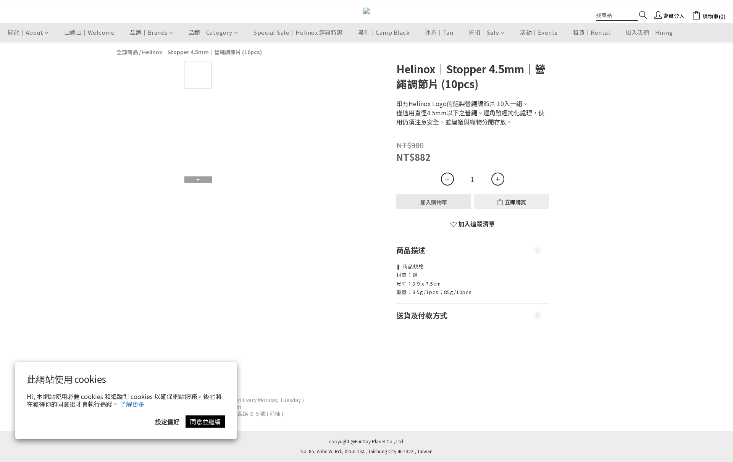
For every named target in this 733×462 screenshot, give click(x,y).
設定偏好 (167, 421)
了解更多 (132, 404)
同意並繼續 (205, 421)
